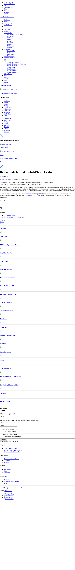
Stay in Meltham (12, 70)
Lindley (9, 44)
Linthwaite (7, 110)
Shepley (6, 123)
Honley (9, 41)
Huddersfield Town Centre (15, 34)
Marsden (9, 47)
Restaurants (10, 54)
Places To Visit (8, 23)
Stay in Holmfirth (12, 65)
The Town (7, 20)
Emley (5, 115)
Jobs (5, 5)
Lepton (9, 39)
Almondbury (7, 118)
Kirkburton (10, 46)
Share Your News (9, 2)
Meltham (9, 38)
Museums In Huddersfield (11, 452)
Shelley (6, 122)
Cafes (9, 52)
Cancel (2, 222)
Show (3, 220)
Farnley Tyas (7, 114)
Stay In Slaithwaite (12, 72)
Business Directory (9, 4)
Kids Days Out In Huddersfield (13, 450)
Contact (6, 13)
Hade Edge (7, 125)
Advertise (6, 12)
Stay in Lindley (11, 69)
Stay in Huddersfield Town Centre (17, 64)
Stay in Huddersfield (13, 62)
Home (2, 179)
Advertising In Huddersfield (12, 481)
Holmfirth (10, 42)
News (5, 9)
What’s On (7, 21)
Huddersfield (7, 480)
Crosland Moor (8, 107)
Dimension (8, 491)
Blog (5, 10)
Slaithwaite (10, 36)
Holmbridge (7, 112)
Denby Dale (7, 120)
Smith (20, 488)
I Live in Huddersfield (10, 431)
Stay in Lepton (11, 67)
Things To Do (8, 7)
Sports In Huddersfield (10, 448)
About (5, 80)
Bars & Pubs (11, 51)
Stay (5, 26)
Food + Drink (8, 25)
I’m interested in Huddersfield (12, 436)
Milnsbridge (7, 109)
